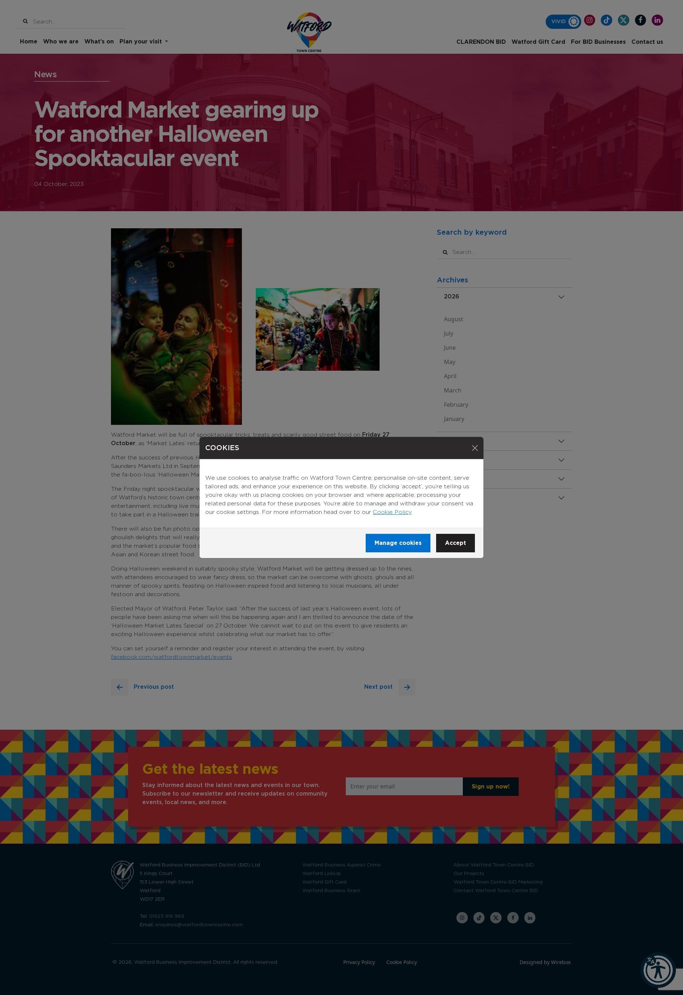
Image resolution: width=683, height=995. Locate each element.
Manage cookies (398, 543)
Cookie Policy (392, 512)
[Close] (475, 448)
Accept (455, 543)
